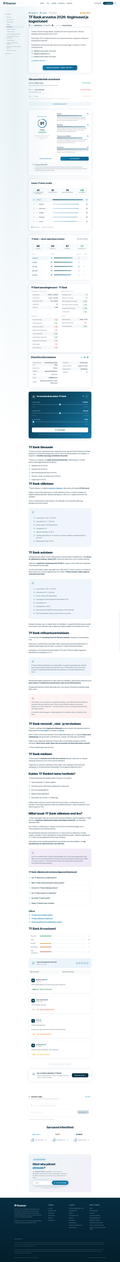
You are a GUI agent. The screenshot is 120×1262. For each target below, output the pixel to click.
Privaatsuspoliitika (95, 1215)
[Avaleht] (9, 3)
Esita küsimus (82, 1112)
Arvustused (51, 1220)
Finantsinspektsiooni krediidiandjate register (46, 922)
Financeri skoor (10, 19)
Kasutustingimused (95, 1218)
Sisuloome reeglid (95, 1220)
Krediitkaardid (73, 1210)
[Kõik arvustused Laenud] (44, 972)
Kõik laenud (72, 1220)
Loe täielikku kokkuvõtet (38, 60)
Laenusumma (36, 402)
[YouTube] (84, 357)
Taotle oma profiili (79, 1075)
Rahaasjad (51, 1213)
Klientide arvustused (11, 50)
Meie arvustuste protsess (97, 1225)
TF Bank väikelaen (10, 29)
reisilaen (61, 730)
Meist (91, 1208)
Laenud (50, 1208)
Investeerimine (52, 1210)
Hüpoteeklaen (73, 1227)
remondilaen (44, 730)
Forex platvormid (73, 1215)
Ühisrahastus (72, 1222)
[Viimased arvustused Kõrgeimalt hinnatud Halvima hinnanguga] (76, 972)
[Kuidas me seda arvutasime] (83, 396)
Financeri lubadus (67, 25)
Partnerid (98, 3)
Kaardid (50, 1218)
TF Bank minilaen (10, 40)
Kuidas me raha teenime (96, 1222)
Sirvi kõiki (87, 1096)
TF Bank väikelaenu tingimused (42, 918)
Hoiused (71, 1218)
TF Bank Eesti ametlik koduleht (42, 915)
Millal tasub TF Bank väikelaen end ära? (13, 47)
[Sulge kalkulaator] (86, 396)
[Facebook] (81, 357)
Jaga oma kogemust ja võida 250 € (98, 1228)
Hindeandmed (9, 22)
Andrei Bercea (38, 25)
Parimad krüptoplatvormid (76, 1208)
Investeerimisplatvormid (75, 1225)
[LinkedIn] (87, 357)
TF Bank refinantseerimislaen (13, 34)
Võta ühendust (94, 1210)
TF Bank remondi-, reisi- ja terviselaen (12, 37)
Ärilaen (71, 1213)
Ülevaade (8, 17)
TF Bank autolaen (10, 31)
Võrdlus (8, 24)
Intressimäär (36, 419)
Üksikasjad (9, 26)
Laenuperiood (36, 410)
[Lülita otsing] (115, 3)
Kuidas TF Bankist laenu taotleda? (12, 43)
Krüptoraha (51, 1215)
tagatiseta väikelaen (55, 488)
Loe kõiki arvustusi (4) (59, 104)
